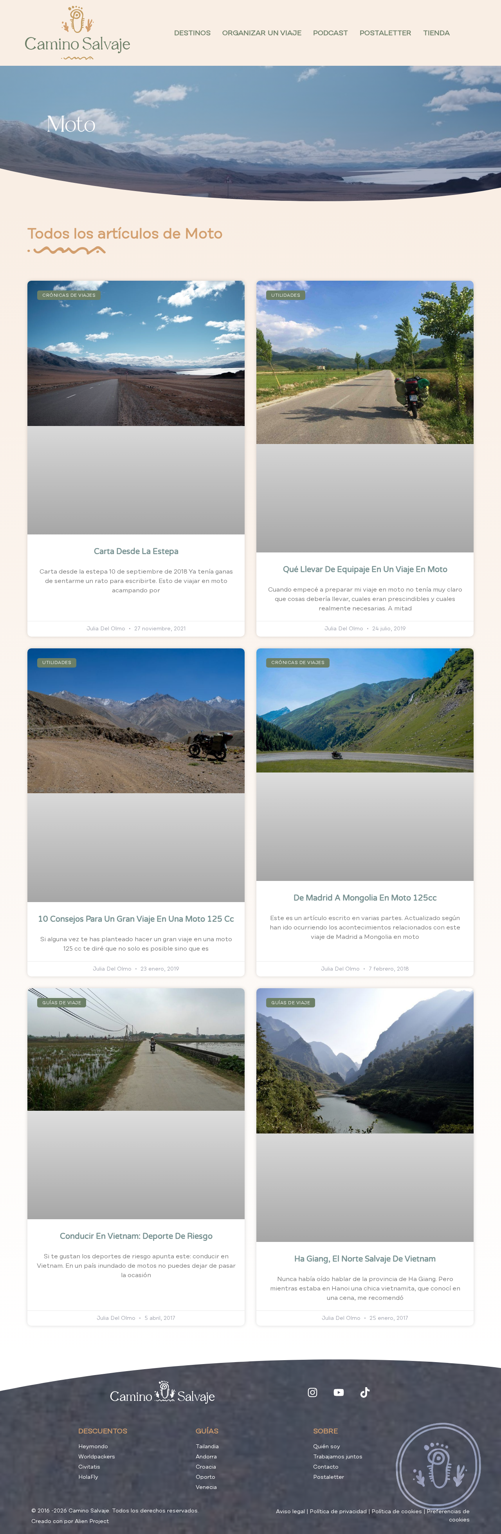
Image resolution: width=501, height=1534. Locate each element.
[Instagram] (312, 1392)
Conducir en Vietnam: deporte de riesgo (136, 1236)
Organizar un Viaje (261, 33)
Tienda (436, 33)
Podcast (330, 33)
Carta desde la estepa (136, 551)
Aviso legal (290, 1511)
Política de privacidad (338, 1511)
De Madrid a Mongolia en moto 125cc (365, 898)
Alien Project (92, 1521)
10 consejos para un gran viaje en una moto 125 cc (136, 919)
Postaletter (385, 33)
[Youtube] (338, 1392)
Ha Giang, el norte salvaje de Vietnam (365, 1259)
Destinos (192, 33)
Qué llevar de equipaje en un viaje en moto (365, 569)
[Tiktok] (365, 1392)
